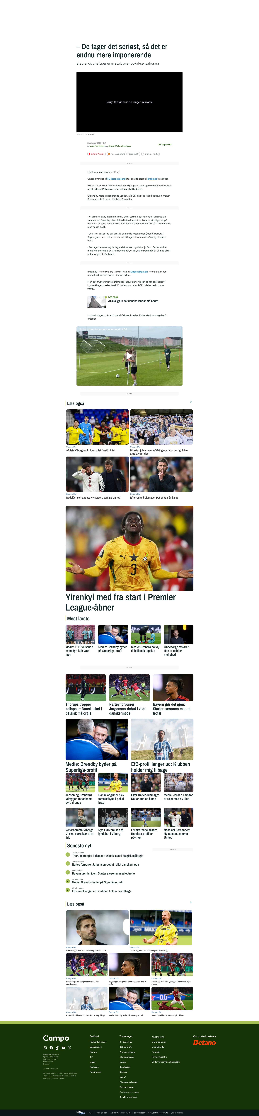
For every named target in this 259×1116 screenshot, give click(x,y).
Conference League (129, 1092)
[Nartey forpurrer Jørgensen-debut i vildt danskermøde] (129, 687)
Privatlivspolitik (159, 1057)
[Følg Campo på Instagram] (45, 1048)
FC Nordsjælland (118, 154)
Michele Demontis (150, 154)
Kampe (93, 1052)
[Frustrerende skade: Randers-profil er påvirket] (146, 817)
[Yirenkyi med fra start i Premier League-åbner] (129, 548)
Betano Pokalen (97, 154)
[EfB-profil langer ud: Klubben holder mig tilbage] (162, 739)
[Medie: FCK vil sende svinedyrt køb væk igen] (80, 634)
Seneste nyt (96, 1047)
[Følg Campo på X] (69, 1048)
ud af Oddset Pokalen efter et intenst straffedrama (114, 189)
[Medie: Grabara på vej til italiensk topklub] (146, 634)
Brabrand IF (134, 154)
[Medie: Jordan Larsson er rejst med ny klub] (178, 782)
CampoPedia (158, 1047)
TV (91, 1057)
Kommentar (95, 1072)
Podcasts (94, 1067)
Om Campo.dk (159, 1042)
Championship (127, 1057)
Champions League (129, 1082)
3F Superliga (126, 1042)
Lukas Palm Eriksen (98, 146)
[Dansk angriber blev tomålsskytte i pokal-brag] (113, 782)
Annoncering (158, 1037)
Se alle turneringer (129, 1097)
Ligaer (93, 1062)
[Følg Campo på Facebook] (51, 1048)
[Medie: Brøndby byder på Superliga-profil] (113, 634)
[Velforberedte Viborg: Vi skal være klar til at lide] (80, 817)
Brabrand (152, 178)
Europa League (127, 1087)
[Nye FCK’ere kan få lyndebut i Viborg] (113, 817)
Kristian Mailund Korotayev (120, 146)
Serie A (123, 1072)
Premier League (127, 1052)
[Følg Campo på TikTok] (57, 1048)
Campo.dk (47, 1054)
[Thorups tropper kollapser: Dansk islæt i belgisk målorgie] (86, 687)
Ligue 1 (123, 1077)
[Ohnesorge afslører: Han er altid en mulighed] (178, 634)
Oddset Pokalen (139, 271)
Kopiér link (167, 144)
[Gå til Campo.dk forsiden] (56, 1041)
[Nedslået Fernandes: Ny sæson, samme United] (178, 817)
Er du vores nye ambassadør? (166, 1062)
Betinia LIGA (126, 1047)
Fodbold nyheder (98, 1042)
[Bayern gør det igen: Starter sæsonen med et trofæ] (173, 687)
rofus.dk (164, 1113)
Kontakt (155, 1052)
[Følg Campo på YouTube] (63, 1048)
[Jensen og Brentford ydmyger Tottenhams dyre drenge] (80, 782)
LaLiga (123, 1062)
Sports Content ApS (51, 1057)
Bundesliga (125, 1067)
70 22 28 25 (126, 1113)
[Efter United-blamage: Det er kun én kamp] (146, 782)
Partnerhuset (58, 1076)
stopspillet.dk (139, 1113)
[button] (129, 355)
